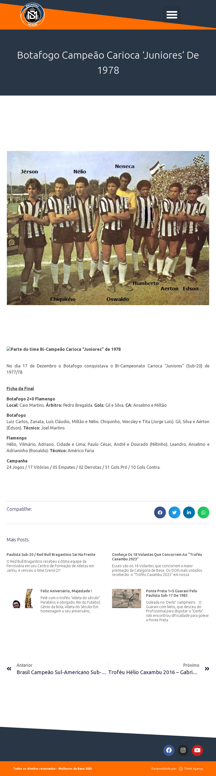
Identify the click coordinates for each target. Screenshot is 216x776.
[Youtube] (197, 750)
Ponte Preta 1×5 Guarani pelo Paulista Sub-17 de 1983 (171, 593)
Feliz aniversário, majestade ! (66, 591)
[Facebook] (168, 750)
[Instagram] (183, 750)
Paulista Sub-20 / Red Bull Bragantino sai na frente (51, 554)
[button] (172, 15)
